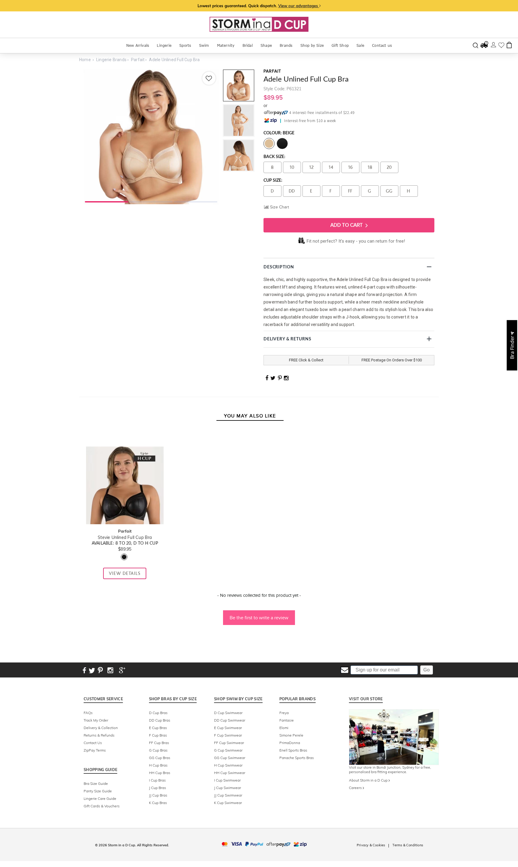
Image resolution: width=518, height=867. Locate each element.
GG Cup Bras (159, 757)
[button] (259, 614)
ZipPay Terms (95, 750)
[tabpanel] (151, 136)
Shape (266, 45)
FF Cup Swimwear (229, 742)
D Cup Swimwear (228, 712)
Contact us (382, 45)
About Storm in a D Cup (369, 780)
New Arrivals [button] (137, 45)
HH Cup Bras (159, 772)
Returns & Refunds (99, 735)
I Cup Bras (157, 780)
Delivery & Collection (101, 727)
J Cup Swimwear (227, 787)
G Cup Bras (158, 750)
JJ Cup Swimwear (228, 795)
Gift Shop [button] (340, 45)
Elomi (283, 727)
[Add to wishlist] (209, 78)
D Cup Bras (158, 712)
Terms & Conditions (407, 845)
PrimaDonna (289, 742)
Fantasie (286, 720)
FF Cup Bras (159, 742)
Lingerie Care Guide (100, 798)
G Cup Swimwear (228, 750)
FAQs (88, 712)
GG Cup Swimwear (229, 757)
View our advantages (298, 5)
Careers (356, 787)
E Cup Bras (158, 727)
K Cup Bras (158, 802)
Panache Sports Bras (296, 757)
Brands (286, 45)
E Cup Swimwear (228, 727)
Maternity (226, 45)
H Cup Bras (158, 765)
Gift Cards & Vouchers (102, 806)
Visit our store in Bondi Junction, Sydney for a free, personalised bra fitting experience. (390, 769)
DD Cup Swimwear (229, 720)
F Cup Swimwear (228, 735)
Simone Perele (291, 735)
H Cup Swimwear (228, 765)
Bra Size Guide (96, 783)
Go (426, 669)
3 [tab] (195, 201)
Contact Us (93, 742)
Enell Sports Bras (293, 750)
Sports (185, 45)
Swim (204, 45)
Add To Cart (347, 225)
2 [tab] (151, 201)
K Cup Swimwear (228, 802)
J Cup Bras (157, 787)
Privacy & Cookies (371, 845)
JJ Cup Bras (158, 795)
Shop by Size (312, 45)
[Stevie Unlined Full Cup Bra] (125, 440)
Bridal (248, 45)
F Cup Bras (158, 735)
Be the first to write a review (259, 617)
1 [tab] (106, 201)
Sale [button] (360, 45)
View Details (125, 573)
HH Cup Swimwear (229, 772)
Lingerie (164, 45)
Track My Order (96, 720)
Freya (284, 712)
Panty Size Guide (98, 791)
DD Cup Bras (159, 720)
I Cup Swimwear (227, 780)
